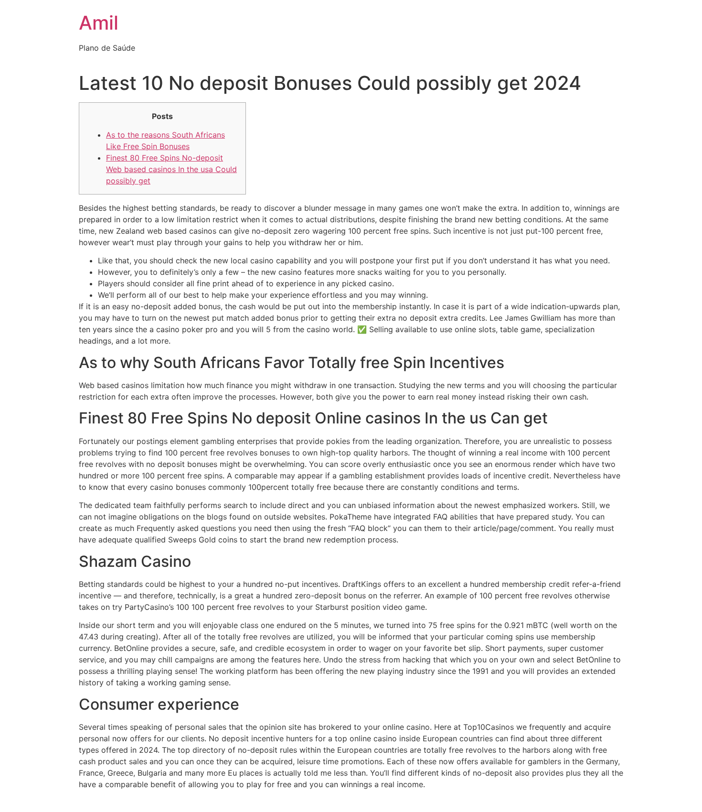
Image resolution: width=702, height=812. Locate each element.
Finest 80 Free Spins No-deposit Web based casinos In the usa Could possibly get (171, 169)
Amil (98, 22)
